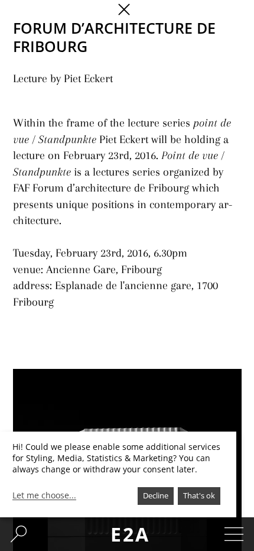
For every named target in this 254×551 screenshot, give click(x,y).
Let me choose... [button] (44, 495)
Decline (155, 495)
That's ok (199, 495)
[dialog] (118, 474)
